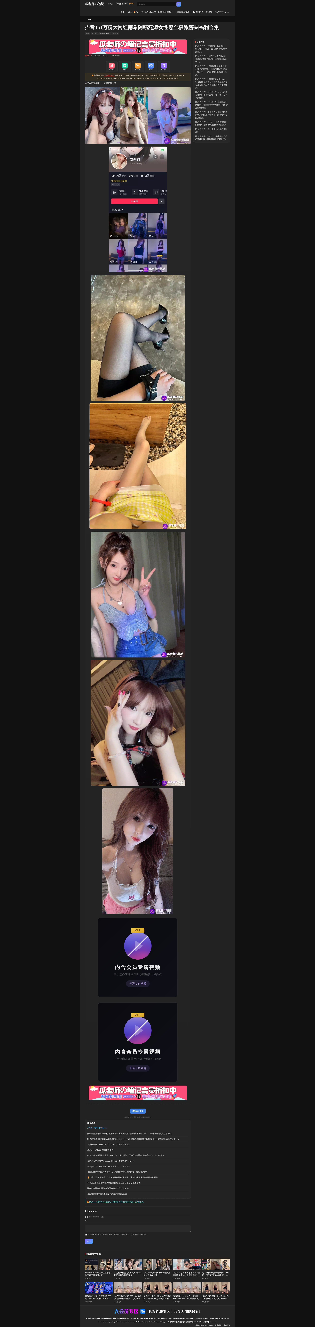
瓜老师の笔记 (94, 4)
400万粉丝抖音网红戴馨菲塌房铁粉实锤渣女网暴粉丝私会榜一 (211, 59)
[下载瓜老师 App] (131, 4)
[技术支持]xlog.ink (222, 12)
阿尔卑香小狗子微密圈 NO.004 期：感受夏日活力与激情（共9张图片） (215, 1275)
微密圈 (115, 33)
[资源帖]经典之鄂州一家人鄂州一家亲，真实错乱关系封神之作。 (211, 49)
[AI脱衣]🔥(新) (132, 12)
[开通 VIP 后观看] (138, 957)
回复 (102, 1217)
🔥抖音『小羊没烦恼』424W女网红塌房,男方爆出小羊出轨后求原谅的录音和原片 (122, 1177)
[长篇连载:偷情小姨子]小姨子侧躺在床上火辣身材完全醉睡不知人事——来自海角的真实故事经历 (129, 1134)
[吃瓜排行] (112, 66)
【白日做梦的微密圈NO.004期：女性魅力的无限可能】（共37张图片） (118, 1172)
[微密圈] (151, 66)
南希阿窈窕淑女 (104, 33)
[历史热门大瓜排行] (148, 12)
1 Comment (116, 56)
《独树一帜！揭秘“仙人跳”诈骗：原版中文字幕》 (108, 1144)
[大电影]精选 (198, 12)
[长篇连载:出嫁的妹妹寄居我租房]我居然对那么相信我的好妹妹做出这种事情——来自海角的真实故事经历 (133, 1139)
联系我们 (209, 12)
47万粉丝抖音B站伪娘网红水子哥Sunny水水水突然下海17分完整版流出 (211, 105)
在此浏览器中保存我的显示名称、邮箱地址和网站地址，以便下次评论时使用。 (118, 1235)
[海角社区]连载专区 (165, 12)
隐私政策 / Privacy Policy (204, 1325)
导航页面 (227, 1325)
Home (89, 19)
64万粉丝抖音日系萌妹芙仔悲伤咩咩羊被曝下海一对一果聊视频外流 (211, 95)
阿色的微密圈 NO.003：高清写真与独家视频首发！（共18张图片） (128, 1298)
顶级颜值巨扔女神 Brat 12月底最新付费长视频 (107, 1194)
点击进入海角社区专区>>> (97, 1128)
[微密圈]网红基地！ (183, 12)
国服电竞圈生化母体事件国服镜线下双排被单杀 (108, 1188)
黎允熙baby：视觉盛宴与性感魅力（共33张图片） (108, 1166)
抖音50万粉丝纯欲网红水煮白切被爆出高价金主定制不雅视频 (113, 1183)
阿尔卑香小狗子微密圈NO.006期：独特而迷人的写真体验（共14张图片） (98, 1298)
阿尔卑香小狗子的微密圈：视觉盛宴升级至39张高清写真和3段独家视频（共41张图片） (186, 1275)
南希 (87, 33)
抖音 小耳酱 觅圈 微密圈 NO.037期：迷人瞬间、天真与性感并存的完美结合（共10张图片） (126, 1155)
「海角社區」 (109, 75)
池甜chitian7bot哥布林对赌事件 (100, 1150)
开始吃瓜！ (88, 56)
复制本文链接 (137, 1111)
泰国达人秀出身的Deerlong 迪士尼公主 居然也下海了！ (111, 1161)
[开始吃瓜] (138, 66)
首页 (122, 12)
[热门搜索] (164, 66)
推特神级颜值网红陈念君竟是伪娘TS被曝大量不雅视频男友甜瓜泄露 (211, 115)
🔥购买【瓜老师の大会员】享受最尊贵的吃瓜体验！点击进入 (115, 1201)
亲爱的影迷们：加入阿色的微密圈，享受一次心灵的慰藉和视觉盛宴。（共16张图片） (157, 1298)
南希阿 (94, 33)
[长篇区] (125, 66)
